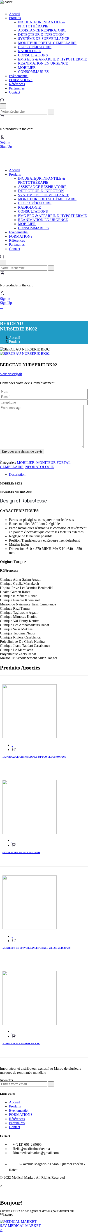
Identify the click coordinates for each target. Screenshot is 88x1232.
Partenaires (17, 1123)
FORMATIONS (20, 1114)
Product (14, 342)
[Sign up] (51, 1084)
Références (17, 1119)
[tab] (48, 475)
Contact (14, 1127)
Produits (15, 1106)
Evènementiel (18, 1110)
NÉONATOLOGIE (39, 467)
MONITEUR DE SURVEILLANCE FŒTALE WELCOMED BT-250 (36, 948)
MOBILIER (26, 462)
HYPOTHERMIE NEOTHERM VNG (21, 1043)
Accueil (14, 337)
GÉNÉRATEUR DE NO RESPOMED (21, 852)
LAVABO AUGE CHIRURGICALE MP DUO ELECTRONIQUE (34, 757)
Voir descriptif (11, 374)
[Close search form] (3, 106)
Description (17, 474)
